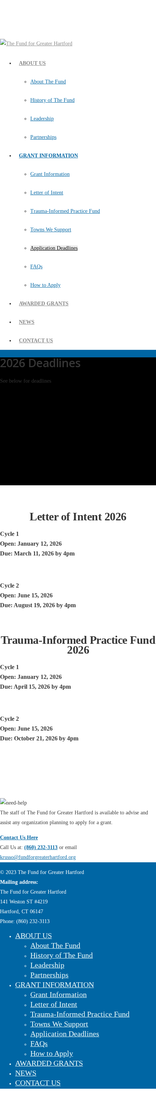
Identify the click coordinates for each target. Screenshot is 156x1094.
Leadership (42, 119)
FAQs (36, 266)
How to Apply (45, 285)
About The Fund (48, 82)
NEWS (26, 322)
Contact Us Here (19, 837)
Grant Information (50, 174)
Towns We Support (50, 229)
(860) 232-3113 (41, 847)
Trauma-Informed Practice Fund (65, 211)
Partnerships (43, 137)
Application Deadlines (54, 248)
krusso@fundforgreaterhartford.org (38, 857)
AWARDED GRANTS (44, 303)
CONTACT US (36, 340)
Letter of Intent (46, 192)
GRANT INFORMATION (48, 155)
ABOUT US (32, 63)
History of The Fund (52, 100)
